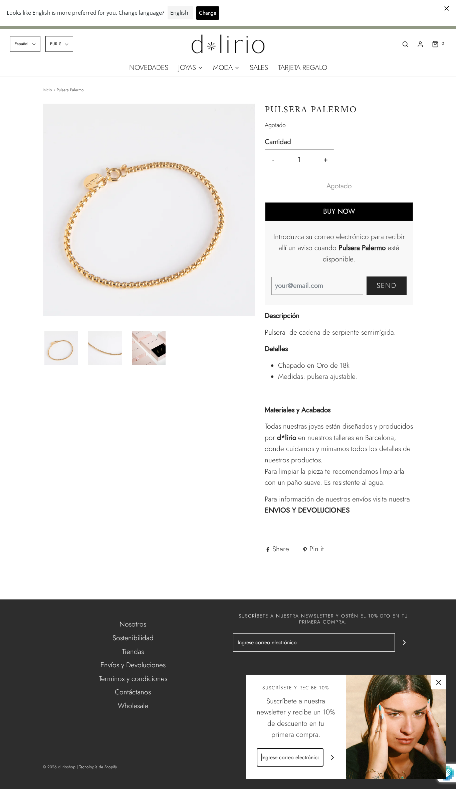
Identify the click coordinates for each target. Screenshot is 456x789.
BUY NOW (339, 211)
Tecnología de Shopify (98, 767)
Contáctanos (133, 692)
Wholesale (133, 706)
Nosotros (133, 624)
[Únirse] (404, 642)
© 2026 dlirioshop (59, 767)
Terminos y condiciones (133, 679)
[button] (25, 44)
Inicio (47, 90)
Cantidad (278, 142)
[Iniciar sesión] (420, 44)
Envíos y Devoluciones (133, 665)
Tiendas (133, 652)
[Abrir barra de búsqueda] (405, 43)
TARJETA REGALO (302, 68)
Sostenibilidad (133, 638)
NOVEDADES (148, 68)
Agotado (339, 186)
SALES (259, 68)
